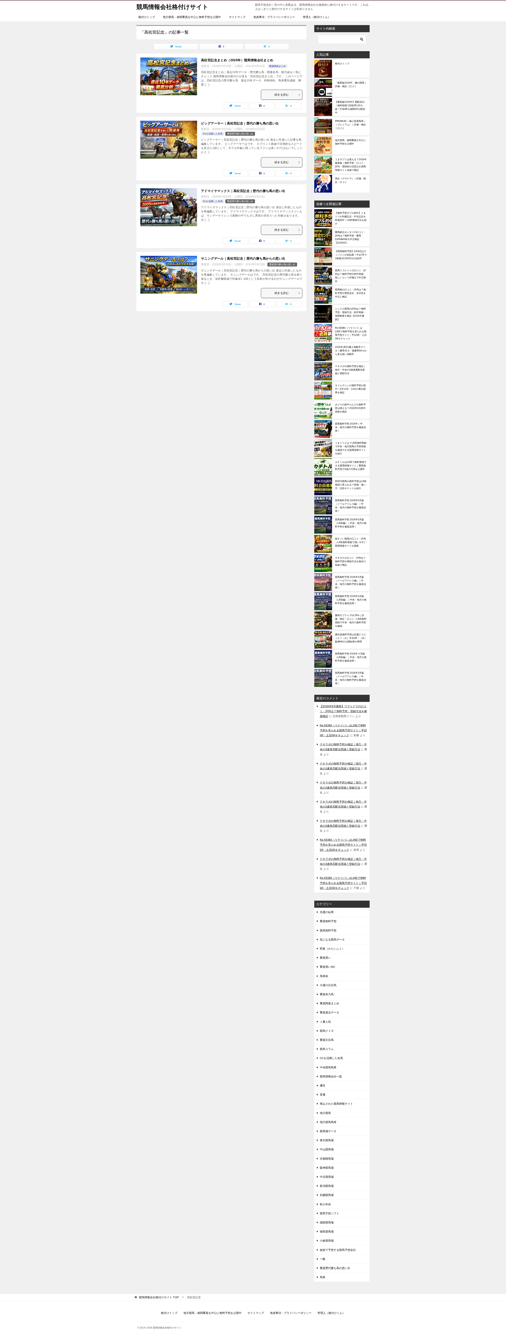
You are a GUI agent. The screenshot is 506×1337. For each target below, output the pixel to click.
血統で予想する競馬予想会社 (338, 1249)
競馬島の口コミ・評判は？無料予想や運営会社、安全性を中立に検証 (350, 293)
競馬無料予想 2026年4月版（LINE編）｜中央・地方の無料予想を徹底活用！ (350, 600)
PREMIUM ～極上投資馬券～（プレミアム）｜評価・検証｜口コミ (350, 125)
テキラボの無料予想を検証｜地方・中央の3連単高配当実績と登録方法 (350, 370)
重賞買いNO (327, 966)
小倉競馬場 (327, 1240)
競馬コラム (327, 1049)
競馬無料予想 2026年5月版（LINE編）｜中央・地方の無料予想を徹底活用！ (350, 523)
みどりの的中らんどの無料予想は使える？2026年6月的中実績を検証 (350, 408)
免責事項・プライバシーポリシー (274, 17)
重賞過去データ (329, 1012)
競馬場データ (328, 1131)
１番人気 (325, 1021)
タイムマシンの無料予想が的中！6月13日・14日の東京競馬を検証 (350, 389)
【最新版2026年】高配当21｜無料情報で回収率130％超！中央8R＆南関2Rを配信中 (350, 107)
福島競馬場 (327, 1231)
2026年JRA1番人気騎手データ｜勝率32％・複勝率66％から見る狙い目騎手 (351, 351)
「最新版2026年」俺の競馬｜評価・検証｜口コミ (351, 84)
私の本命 (325, 1204)
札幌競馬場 (327, 1195)
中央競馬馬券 (328, 1067)
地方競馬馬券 (328, 1122)
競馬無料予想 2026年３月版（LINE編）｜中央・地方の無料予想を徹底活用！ (350, 657)
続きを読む (282, 94)
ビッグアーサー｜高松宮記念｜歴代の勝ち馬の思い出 (240, 123)
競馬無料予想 (328, 930)
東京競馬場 (327, 1140)
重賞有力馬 (327, 994)
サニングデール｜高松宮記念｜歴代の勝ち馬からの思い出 (243, 258)
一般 (322, 1259)
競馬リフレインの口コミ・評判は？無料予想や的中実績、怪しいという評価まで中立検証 (350, 275)
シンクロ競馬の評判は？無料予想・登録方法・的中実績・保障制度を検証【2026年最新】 (350, 314)
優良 (322, 1085)
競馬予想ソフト (329, 1213)
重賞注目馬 (327, 1039)
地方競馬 (325, 1113)
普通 (322, 1094)
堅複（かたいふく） (332, 948)
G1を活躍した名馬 (213, 133)
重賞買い (325, 957)
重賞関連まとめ (277, 66)
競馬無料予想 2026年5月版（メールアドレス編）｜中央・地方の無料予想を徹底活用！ (350, 505)
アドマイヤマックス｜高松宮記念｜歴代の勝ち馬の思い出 (243, 191)
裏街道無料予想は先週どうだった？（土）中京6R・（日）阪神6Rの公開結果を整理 (351, 638)
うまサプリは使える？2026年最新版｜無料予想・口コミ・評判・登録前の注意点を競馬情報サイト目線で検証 (351, 164)
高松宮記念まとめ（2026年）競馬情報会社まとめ (237, 60)
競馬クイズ (327, 1030)
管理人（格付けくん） (316, 17)
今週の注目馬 (328, 985)
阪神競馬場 (327, 1167)
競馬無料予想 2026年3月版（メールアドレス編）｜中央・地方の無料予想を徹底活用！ (350, 678)
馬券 (322, 1277)
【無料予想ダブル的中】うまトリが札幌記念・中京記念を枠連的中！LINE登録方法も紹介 (350, 218)
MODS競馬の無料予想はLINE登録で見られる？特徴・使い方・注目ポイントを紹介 (350, 485)
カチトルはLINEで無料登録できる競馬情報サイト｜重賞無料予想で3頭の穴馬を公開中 (350, 466)
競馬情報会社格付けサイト (172, 7)
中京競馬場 (327, 1176)
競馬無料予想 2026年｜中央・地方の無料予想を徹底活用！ (350, 427)
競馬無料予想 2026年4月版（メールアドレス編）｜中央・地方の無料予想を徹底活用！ (350, 582)
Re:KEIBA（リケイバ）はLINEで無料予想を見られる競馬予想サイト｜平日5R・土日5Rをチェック (351, 333)
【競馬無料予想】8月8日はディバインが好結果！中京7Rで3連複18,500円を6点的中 (351, 255)
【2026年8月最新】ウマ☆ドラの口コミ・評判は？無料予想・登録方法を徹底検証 (343, 711)
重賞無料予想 (328, 921)
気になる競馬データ (332, 939)
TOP (159, 1297)
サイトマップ (237, 17)
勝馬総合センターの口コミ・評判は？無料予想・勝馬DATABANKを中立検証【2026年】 (350, 237)
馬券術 (324, 976)
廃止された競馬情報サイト (336, 1103)
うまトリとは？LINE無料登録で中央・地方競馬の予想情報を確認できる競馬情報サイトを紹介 (350, 448)
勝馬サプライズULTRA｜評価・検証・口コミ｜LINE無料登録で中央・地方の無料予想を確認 (350, 620)
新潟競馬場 (327, 1185)
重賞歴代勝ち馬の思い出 (240, 133)
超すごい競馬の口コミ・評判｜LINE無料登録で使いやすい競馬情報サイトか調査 (350, 542)
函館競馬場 (327, 1222)
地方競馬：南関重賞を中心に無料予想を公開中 (192, 17)
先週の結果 (327, 912)
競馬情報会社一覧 (331, 1076)
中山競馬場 (327, 1149)
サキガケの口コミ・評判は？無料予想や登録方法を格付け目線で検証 (350, 561)
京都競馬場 (327, 1158)
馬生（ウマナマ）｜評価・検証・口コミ (350, 180)
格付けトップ (146, 17)
